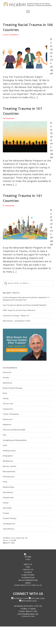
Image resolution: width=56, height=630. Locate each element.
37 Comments (8, 205)
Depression (8, 419)
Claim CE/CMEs (28, 575)
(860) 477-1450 (9, 543)
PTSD (5, 482)
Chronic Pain (8, 403)
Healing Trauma (9, 450)
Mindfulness (8, 461)
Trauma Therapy (9, 518)
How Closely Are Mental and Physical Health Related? (24, 305)
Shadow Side (8, 497)
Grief (5, 445)
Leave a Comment (10, 34)
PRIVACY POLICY (25, 585)
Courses (28, 572)
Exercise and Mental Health (14, 429)
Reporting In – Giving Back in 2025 (16, 321)
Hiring (28, 583)
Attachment (7, 383)
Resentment (8, 492)
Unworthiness (9, 529)
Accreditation (28, 577)
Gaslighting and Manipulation (15, 440)
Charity (6, 398)
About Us (28, 564)
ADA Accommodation (28, 580)
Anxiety (6, 377)
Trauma (6, 513)
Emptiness (7, 424)
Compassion (8, 409)
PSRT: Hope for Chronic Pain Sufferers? (19, 310)
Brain (5, 393)
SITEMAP (17, 585)
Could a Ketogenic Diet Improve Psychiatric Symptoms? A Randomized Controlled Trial (26, 298)
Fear (5, 435)
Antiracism (7, 372)
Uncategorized (9, 523)
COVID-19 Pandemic (11, 414)
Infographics (8, 456)
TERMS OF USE (37, 585)
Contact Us (28, 569)
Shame (6, 503)
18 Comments (8, 118)
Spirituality (7, 508)
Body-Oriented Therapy (12, 388)
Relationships (8, 487)
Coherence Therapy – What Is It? (16, 315)
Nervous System (9, 466)
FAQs (28, 567)
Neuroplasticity (9, 471)
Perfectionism (8, 476)
